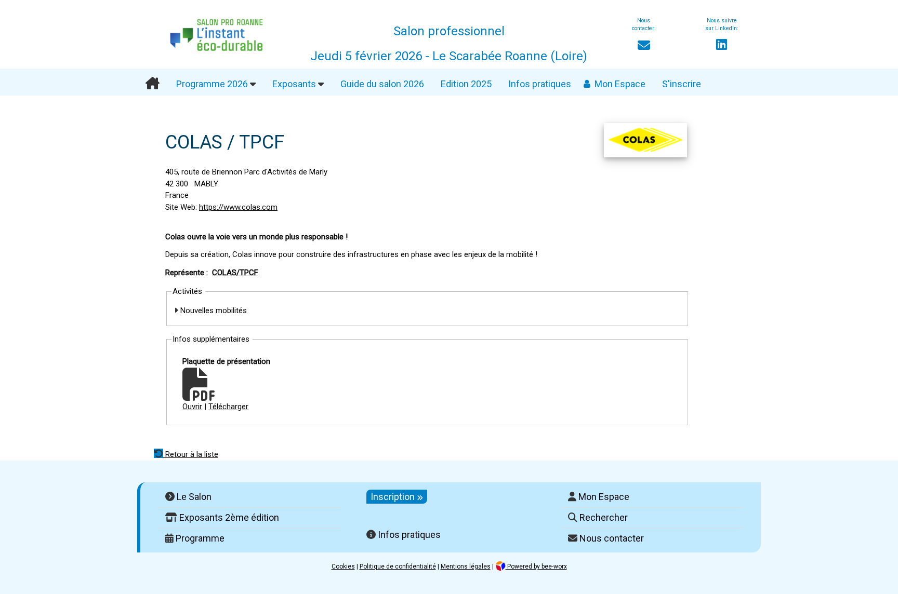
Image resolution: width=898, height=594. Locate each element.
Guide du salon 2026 (382, 83)
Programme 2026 (213, 83)
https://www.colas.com (238, 207)
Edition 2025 (466, 83)
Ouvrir (192, 406)
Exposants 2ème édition (228, 517)
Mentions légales (466, 566)
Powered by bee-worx (536, 566)
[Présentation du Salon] (152, 84)
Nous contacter (610, 538)
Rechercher (602, 517)
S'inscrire (681, 83)
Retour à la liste (190, 454)
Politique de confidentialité (398, 566)
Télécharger (228, 406)
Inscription (394, 496)
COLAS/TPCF (235, 272)
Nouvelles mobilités (212, 310)
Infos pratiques (539, 83)
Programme (199, 538)
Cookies (343, 566)
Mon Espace (620, 83)
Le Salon (193, 496)
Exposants (295, 83)
